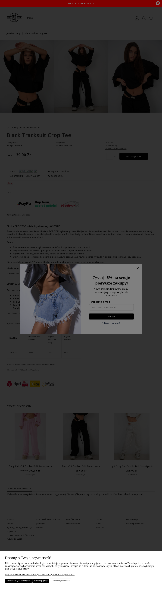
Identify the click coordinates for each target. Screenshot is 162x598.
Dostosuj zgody (40, 581)
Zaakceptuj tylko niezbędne (18, 581)
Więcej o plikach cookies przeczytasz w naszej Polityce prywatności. (40, 574)
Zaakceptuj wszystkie (60, 581)
